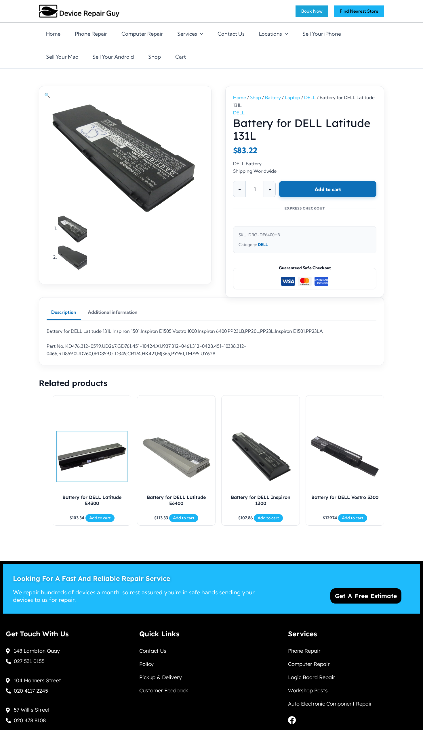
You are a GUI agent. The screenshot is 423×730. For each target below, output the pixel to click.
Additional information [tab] (113, 312)
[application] (200, 33)
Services (187, 33)
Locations (270, 33)
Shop (154, 56)
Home (53, 33)
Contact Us (231, 33)
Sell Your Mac (62, 56)
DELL (310, 97)
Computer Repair (142, 33)
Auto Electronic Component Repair (330, 703)
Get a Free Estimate (366, 596)
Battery (273, 97)
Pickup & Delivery (160, 677)
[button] (47, 95)
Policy (146, 664)
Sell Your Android (113, 56)
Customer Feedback (163, 690)
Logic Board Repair (311, 677)
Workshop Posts (308, 690)
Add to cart (328, 189)
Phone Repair (91, 33)
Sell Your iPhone (321, 33)
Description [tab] (63, 312)
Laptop (292, 97)
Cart (180, 56)
